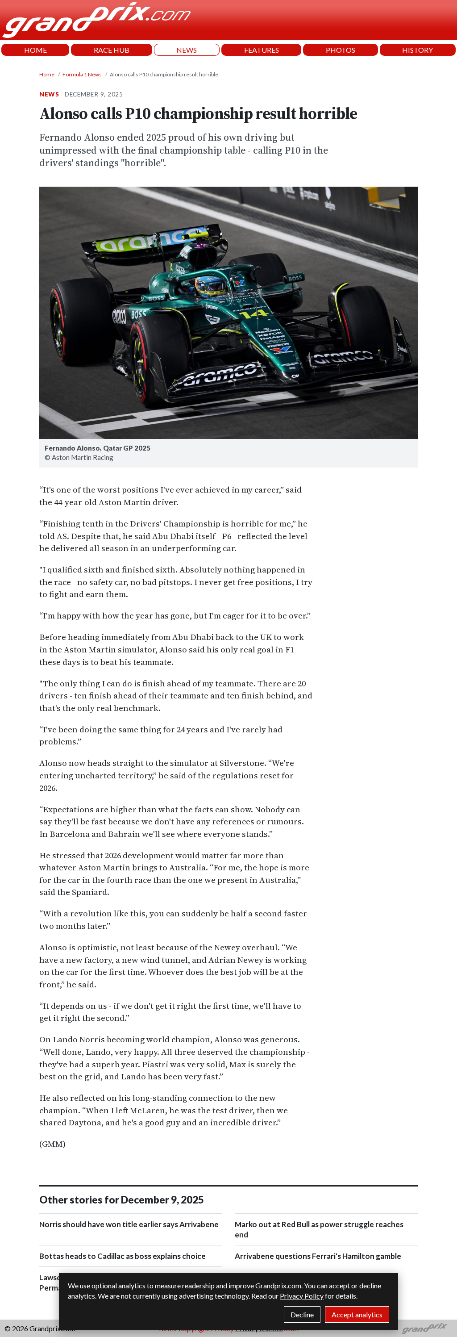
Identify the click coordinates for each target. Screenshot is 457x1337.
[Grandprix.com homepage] (424, 1328)
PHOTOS (340, 50)
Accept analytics (357, 1314)
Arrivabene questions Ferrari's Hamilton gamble (318, 1256)
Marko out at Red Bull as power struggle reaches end (319, 1229)
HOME (35, 50)
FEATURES (261, 50)
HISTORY (417, 50)
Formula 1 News (82, 74)
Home (46, 74)
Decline (302, 1314)
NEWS (186, 50)
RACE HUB (111, 50)
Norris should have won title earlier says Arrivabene (129, 1224)
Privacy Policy (302, 1295)
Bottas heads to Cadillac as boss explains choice (122, 1256)
